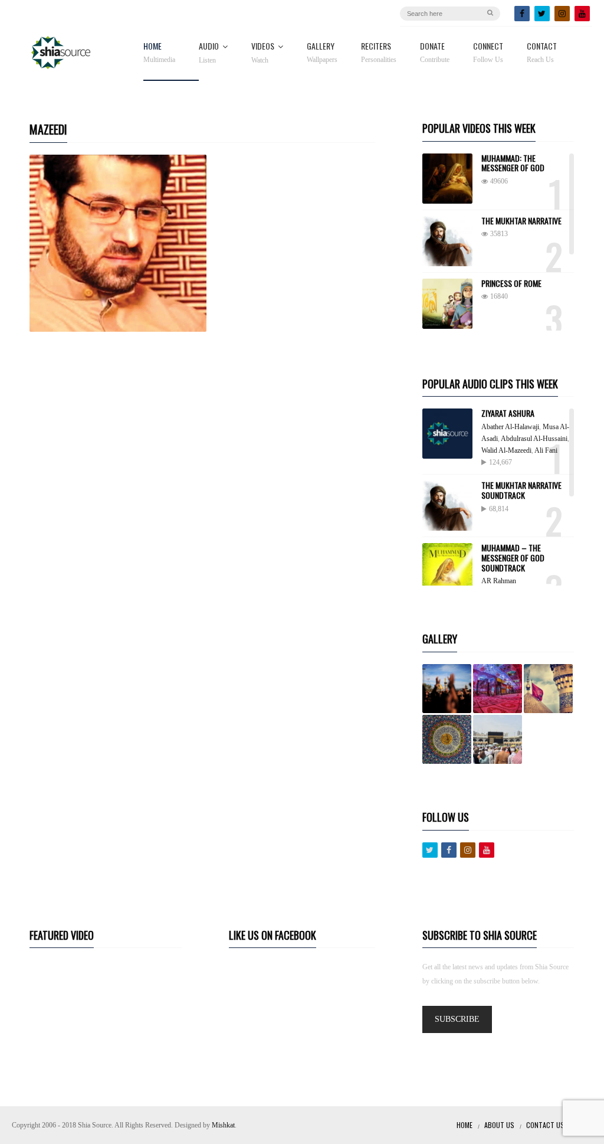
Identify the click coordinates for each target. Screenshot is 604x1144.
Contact (542, 53)
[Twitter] (542, 13)
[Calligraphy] (446, 739)
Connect (488, 53)
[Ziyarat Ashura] (447, 433)
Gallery (322, 53)
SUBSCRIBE (457, 1019)
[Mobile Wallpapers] (497, 688)
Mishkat (223, 1125)
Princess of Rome (511, 283)
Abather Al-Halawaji (510, 427)
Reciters (378, 53)
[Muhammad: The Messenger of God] (447, 178)
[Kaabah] (497, 739)
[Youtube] (486, 850)
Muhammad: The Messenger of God (512, 163)
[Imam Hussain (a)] (548, 688)
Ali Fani (545, 450)
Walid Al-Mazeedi (506, 450)
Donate (434, 53)
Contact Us (545, 1125)
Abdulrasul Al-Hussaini (534, 438)
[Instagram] (562, 13)
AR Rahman (498, 581)
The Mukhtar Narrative (521, 220)
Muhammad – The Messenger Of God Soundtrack (512, 557)
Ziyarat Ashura (507, 413)
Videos (262, 53)
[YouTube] (582, 13)
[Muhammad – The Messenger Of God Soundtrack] (447, 568)
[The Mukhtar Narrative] (447, 241)
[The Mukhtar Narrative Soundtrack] (447, 506)
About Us (499, 1125)
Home (159, 53)
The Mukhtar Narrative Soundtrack (521, 490)
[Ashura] (446, 688)
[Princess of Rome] (447, 304)
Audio (209, 53)
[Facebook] (522, 13)
